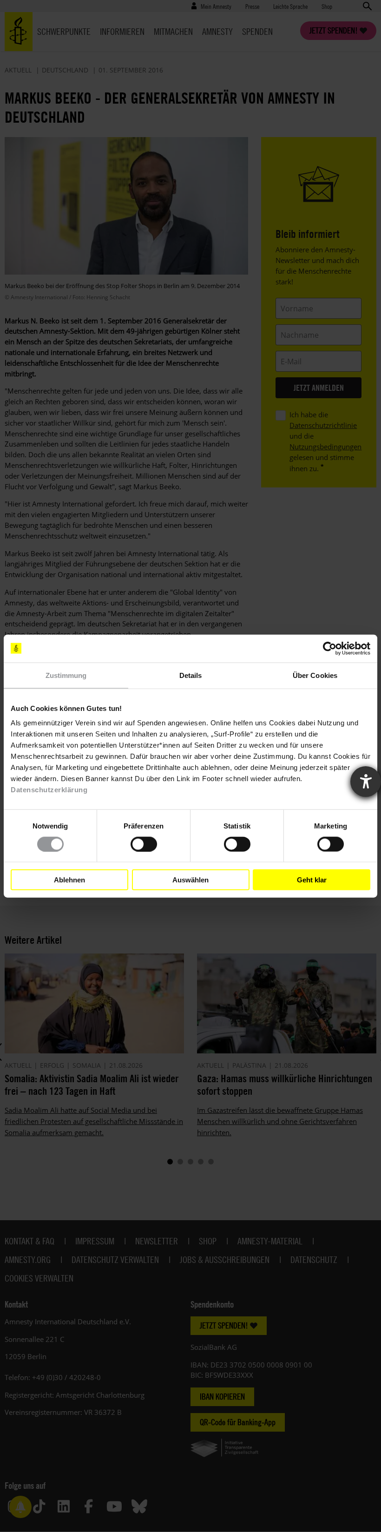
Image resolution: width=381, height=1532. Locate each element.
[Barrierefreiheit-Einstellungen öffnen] (365, 781)
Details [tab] (190, 675)
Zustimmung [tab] (66, 675)
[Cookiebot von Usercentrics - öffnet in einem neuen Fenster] (329, 648)
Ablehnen (69, 879)
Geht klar (312, 879)
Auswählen (190, 879)
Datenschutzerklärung (49, 790)
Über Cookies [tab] (315, 675)
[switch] (144, 843)
